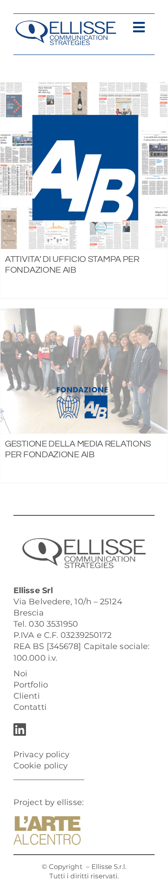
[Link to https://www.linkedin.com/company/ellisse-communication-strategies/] (81, 729)
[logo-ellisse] (65, 24)
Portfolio (30, 685)
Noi (20, 674)
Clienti (26, 696)
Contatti (30, 707)
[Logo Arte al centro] (47, 820)
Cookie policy (40, 766)
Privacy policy (41, 754)
